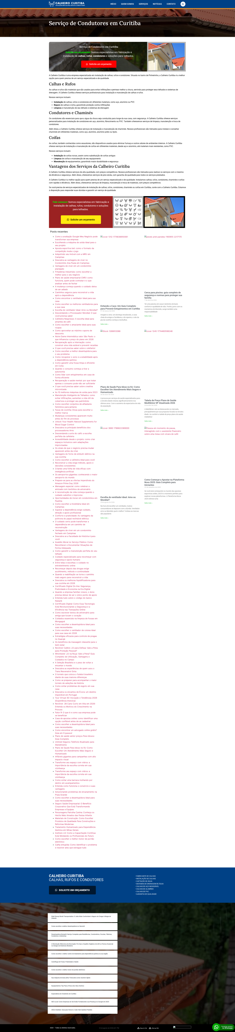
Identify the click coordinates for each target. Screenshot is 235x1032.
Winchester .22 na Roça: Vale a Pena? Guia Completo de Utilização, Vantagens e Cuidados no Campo (75, 656)
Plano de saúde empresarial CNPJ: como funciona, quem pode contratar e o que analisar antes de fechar (74, 280)
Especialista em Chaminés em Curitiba (63, 994)
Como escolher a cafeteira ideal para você (75, 460)
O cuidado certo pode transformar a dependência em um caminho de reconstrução (72, 524)
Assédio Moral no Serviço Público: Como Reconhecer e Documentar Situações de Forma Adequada (74, 545)
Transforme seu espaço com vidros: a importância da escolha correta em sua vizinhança (73, 765)
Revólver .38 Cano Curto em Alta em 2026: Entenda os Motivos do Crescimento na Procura (75, 706)
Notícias (157, 4)
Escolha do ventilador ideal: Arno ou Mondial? (76, 310)
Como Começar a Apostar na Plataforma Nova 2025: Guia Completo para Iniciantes (164, 482)
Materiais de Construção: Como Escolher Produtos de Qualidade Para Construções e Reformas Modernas (75, 821)
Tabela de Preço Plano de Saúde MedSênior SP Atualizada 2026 (160, 401)
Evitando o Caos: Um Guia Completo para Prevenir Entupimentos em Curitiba (120, 307)
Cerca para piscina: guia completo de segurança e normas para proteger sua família (163, 295)
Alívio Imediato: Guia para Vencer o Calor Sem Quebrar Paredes (71, 1010)
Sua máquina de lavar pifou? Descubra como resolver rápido (70, 978)
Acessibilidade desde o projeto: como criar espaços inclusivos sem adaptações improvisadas (75, 442)
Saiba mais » (104, 324)
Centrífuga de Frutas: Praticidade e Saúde (64, 962)
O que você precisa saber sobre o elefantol (75, 348)
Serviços (143, 4)
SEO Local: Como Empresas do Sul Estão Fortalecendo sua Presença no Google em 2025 (80, 1002)
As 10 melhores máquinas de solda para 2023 (76, 392)
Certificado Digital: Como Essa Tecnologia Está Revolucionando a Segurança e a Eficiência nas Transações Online (75, 607)
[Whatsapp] (183, 4)
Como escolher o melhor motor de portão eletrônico (68, 970)
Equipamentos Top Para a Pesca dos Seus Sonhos (67, 986)
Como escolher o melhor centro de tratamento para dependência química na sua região (79, 954)
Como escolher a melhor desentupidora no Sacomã (68, 926)
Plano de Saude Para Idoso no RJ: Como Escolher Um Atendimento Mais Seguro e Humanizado (74, 751)
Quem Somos (127, 4)
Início (113, 4)
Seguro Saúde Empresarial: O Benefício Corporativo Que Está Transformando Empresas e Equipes (73, 806)
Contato (171, 4)
